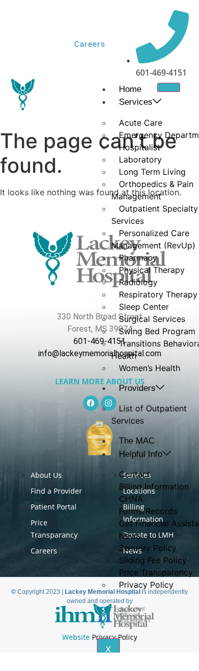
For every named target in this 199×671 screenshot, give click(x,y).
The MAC (137, 441)
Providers (137, 388)
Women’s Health (149, 368)
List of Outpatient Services (149, 414)
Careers (89, 44)
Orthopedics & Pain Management (152, 190)
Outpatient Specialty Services (154, 214)
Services (136, 102)
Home (130, 89)
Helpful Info (140, 454)
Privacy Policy (146, 585)
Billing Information (154, 486)
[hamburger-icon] (168, 87)
